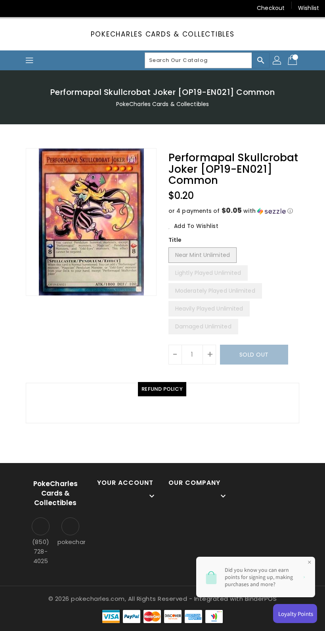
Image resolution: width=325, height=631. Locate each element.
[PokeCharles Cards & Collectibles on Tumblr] (73, 8)
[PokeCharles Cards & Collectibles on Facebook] (13, 8)
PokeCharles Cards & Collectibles (163, 34)
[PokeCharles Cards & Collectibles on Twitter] (28, 8)
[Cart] (293, 60)
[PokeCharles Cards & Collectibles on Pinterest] (43, 8)
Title (175, 240)
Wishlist (308, 8)
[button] (233, 211)
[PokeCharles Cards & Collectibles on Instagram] (58, 8)
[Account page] (277, 60)
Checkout (271, 8)
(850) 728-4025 (40, 551)
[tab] (162, 389)
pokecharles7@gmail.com (70, 542)
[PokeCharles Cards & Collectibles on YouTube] (88, 8)
